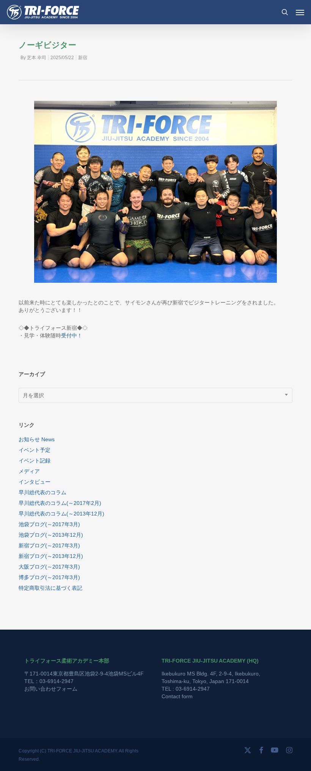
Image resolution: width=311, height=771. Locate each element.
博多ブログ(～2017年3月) (49, 577)
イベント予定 (34, 450)
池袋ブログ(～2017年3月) (49, 524)
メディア (29, 471)
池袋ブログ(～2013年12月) (51, 535)
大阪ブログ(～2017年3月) (49, 567)
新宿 (82, 57)
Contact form (177, 696)
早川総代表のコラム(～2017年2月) (60, 503)
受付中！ (71, 335)
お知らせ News (37, 439)
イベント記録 (34, 461)
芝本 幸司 (36, 57)
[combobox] (155, 395)
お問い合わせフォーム (50, 689)
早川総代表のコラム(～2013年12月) (61, 514)
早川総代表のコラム (42, 492)
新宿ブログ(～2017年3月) (49, 545)
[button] (300, 12)
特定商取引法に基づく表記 (50, 588)
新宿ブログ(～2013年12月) (51, 556)
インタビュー (34, 482)
